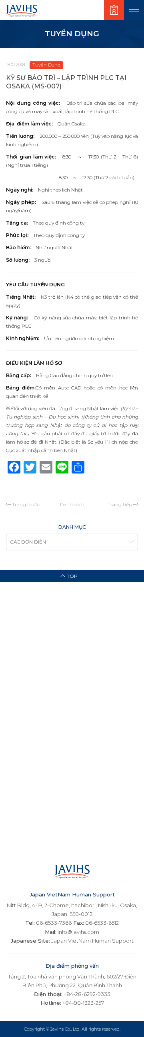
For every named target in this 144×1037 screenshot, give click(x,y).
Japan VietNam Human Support (92, 940)
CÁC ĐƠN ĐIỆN (28, 542)
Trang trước (26, 504)
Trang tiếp (120, 504)
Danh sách (72, 504)
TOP (72, 576)
